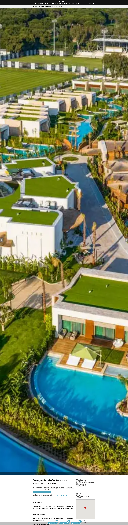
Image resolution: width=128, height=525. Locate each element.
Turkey (47, 6)
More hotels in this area (44, 481)
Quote (75, 523)
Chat (52, 523)
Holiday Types (54, 3)
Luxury (64, 480)
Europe (43, 6)
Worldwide (40, 3)
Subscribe (64, 523)
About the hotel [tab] (40, 499)
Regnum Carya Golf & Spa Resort (45, 480)
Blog (77, 3)
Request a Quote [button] (42, 491)
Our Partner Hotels (64, 3)
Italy (34, 3)
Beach (38, 483)
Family (51, 483)
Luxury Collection (45, 483)
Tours (73, 3)
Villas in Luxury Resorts (59, 483)
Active (34, 483)
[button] (84, 4)
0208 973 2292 (62, 495)
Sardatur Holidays (64, 2)
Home (34, 6)
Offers (47, 3)
